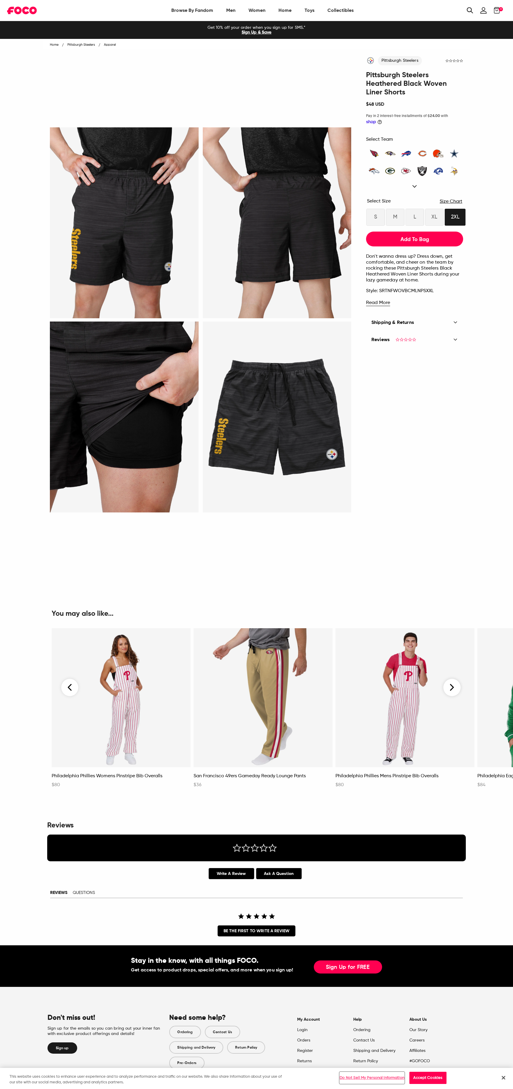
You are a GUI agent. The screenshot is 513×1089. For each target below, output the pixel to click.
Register (305, 1051)
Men (230, 10)
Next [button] (452, 688)
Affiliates (417, 1051)
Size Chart (451, 201)
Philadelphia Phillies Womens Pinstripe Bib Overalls (107, 776)
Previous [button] (70, 688)
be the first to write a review (256, 930)
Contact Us (222, 1032)
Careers (417, 1040)
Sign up (62, 1048)
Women (256, 10)
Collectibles (340, 10)
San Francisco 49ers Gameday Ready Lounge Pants (250, 776)
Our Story (418, 1030)
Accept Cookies (427, 1078)
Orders (303, 1040)
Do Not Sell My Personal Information (372, 1078)
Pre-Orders (186, 1063)
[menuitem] (192, 10)
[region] (256, 1078)
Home (285, 10)
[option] (256, 30)
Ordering (185, 1032)
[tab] (231, 873)
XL (434, 217)
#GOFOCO (419, 1061)
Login (302, 1030)
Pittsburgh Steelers (399, 60)
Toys (309, 10)
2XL (455, 217)
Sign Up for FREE (348, 967)
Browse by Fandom (192, 10)
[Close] (503, 1077)
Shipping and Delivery (196, 1047)
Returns (304, 1061)
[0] (495, 10)
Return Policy (246, 1047)
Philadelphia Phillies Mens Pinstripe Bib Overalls (386, 776)
